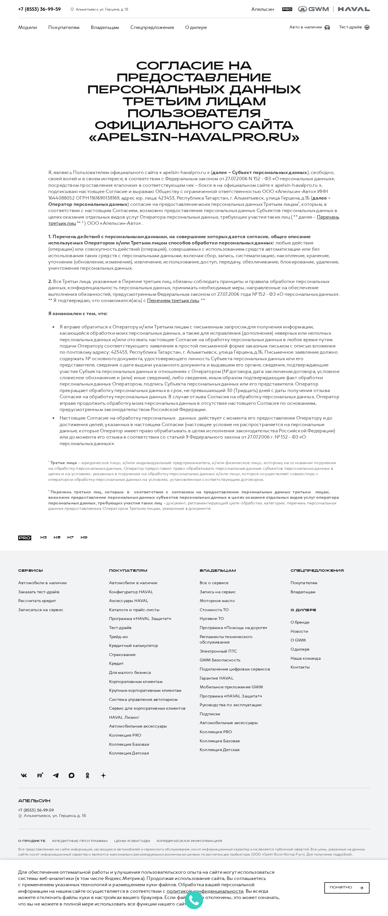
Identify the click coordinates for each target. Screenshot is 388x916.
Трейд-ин (118, 637)
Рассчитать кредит (37, 600)
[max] (71, 775)
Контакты (300, 667)
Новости (299, 631)
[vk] (24, 775)
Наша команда (306, 658)
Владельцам (105, 27)
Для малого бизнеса (130, 672)
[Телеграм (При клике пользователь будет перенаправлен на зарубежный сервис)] (55, 775)
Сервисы (30, 570)
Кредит (116, 663)
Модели (27, 27)
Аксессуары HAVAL (129, 600)
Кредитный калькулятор (133, 645)
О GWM (298, 640)
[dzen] (103, 775)
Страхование (122, 654)
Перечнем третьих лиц (173, 300)
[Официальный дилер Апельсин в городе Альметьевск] (334, 9)
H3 (43, 537)
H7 (70, 537)
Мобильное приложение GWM (231, 687)
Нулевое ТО (212, 618)
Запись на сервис (218, 592)
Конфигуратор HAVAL (131, 592)
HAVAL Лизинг (124, 717)
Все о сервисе (214, 583)
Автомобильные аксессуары (138, 726)
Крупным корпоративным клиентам (145, 690)
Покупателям (64, 27)
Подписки (210, 714)
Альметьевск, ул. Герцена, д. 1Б (55, 815)
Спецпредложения (152, 27)
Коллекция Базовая (129, 744)
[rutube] (39, 775)
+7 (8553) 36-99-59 (36, 810)
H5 (57, 537)
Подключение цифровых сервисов (235, 669)
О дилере (196, 27)
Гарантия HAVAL (216, 678)
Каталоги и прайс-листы (134, 610)
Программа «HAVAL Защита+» (140, 618)
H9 (84, 537)
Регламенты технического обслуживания (226, 639)
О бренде (300, 622)
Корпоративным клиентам (136, 681)
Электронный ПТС (218, 651)
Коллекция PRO (125, 735)
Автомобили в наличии (42, 583)
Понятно (341, 887)
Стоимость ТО (214, 610)
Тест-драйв (120, 627)
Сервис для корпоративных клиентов (147, 708)
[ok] (87, 775)
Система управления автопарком (143, 699)
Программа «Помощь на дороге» (234, 627)
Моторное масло (217, 600)
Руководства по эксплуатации (231, 705)
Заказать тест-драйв (38, 592)
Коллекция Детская (129, 753)
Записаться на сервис (40, 610)
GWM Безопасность (220, 660)
